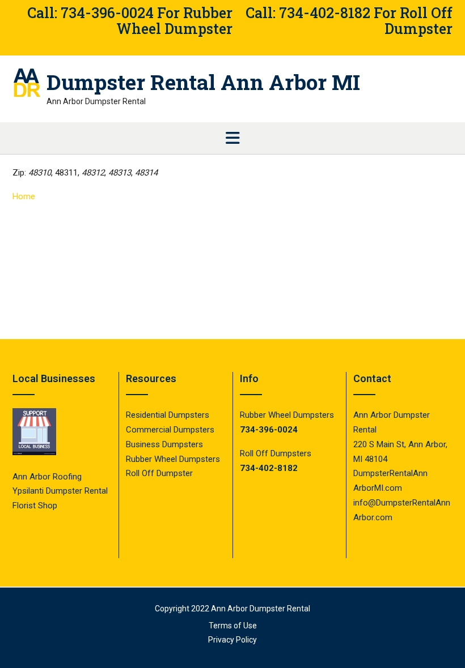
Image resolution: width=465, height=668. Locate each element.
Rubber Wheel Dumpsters (173, 459)
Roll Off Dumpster (159, 473)
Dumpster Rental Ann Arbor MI (203, 82)
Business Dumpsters (164, 444)
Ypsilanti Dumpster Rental (60, 491)
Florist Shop (36, 505)
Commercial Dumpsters (170, 430)
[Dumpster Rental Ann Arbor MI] (29, 82)
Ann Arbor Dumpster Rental (260, 608)
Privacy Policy (232, 639)
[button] (232, 138)
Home (23, 196)
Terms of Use (233, 625)
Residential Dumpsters (167, 415)
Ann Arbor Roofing (47, 477)
